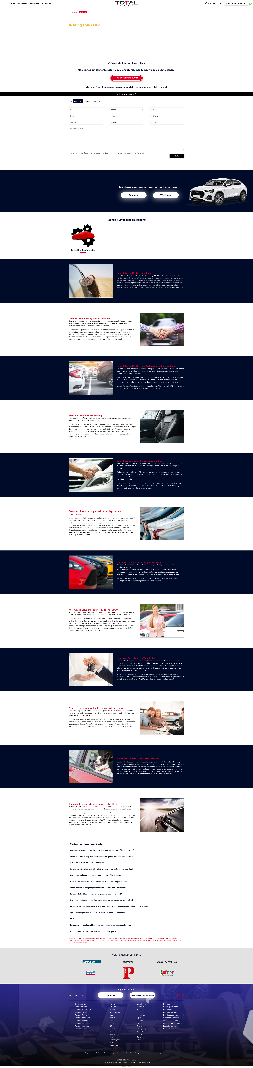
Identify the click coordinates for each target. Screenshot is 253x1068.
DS (111, 1026)
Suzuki (139, 1034)
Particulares (22, 3)
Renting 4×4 (168, 1004)
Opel (139, 1018)
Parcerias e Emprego (110, 1062)
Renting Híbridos (82, 1020)
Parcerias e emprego (171, 1026)
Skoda (139, 1023)
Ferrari (112, 1029)
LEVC (139, 1045)
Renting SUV (168, 1009)
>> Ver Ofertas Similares (126, 78)
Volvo (139, 1040)
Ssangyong (141, 1029)
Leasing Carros (81, 1029)
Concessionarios (169, 1029)
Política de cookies (143, 1062)
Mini (138, 1012)
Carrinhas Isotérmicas (171, 1018)
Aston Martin (115, 1012)
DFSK (112, 1023)
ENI (42, 3)
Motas (48, 3)
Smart (139, 1026)
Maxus (112, 1043)
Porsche (140, 1020)
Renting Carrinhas (170, 1007)
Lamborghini (115, 1040)
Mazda (139, 1009)
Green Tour (114, 1045)
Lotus (75, 12)
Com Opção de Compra (172, 1023)
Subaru (140, 1031)
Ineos (139, 1043)
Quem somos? (81, 1004)
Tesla (139, 1037)
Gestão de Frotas (81, 1007)
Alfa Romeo (114, 1007)
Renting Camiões (170, 1012)
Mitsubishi (141, 1015)
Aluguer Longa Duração (172, 1020)
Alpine (112, 1009)
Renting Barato (81, 1015)
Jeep (111, 1037)
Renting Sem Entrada (83, 1009)
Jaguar (112, 1034)
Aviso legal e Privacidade (127, 1062)
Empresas (34, 3)
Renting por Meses (82, 1018)
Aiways (112, 1004)
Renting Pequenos (82, 1023)
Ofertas (11, 3)
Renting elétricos (82, 1026)
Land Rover (141, 1004)
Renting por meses (170, 1015)
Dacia (112, 1020)
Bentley (113, 1018)
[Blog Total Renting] (183, 995)
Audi (111, 1015)
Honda (112, 1031)
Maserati (140, 1007)
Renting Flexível (81, 1012)
